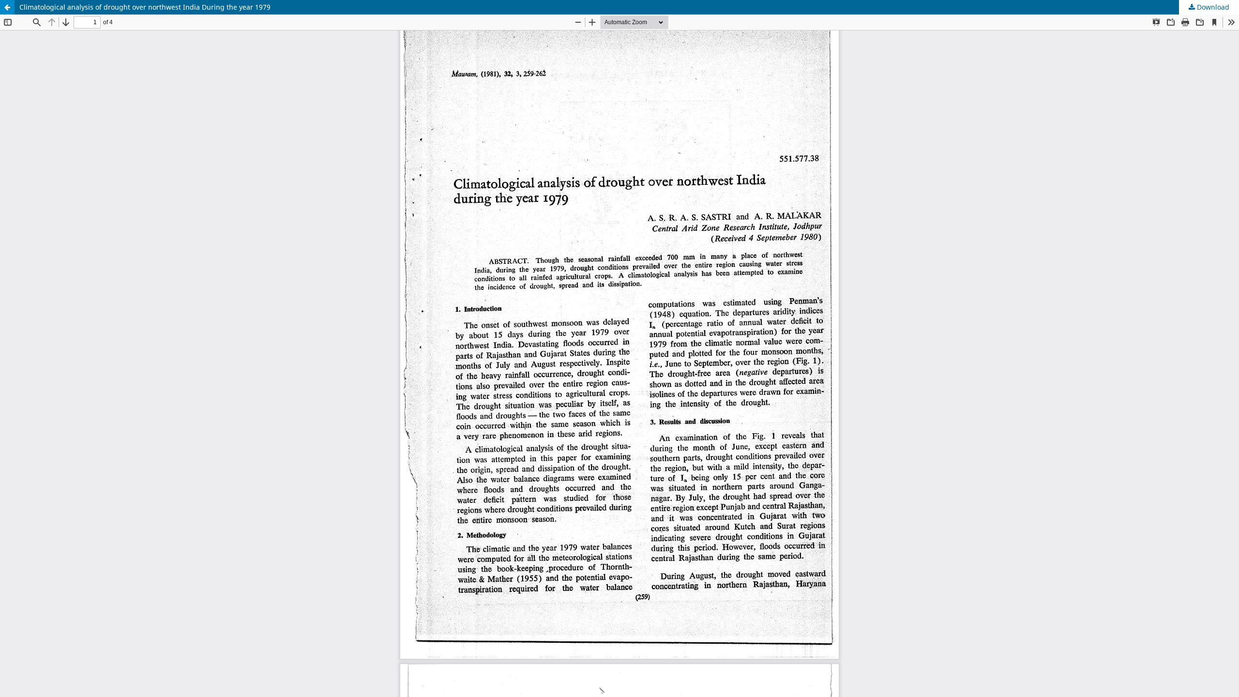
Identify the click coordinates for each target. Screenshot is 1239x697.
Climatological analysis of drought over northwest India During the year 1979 (145, 7)
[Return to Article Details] (7, 7)
